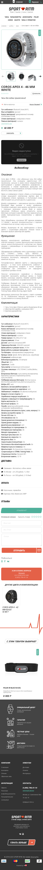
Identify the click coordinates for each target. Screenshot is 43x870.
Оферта (3, 788)
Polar (36, 16)
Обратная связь (6, 776)
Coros (10, 19)
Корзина (37, 2)
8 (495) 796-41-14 (21, 577)
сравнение (19, 2)
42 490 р (5, 611)
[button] (40, 76)
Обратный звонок (28, 791)
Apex (17, 25)
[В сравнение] (36, 93)
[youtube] (23, 834)
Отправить (19, 550)
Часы (7, 16)
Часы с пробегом (28, 19)
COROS (11, 25)
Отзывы (4, 773)
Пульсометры (15, 16)
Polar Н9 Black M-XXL (12, 688)
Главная (3, 25)
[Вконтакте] (20, 834)
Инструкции (27, 773)
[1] (32, 517)
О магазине (4, 767)
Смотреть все (6, 124)
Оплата (25, 770)
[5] (41, 517)
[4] (38, 517)
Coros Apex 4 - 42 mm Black (10, 608)
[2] (34, 517)
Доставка (26, 767)
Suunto (17, 19)
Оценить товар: (24, 517)
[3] (36, 517)
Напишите (21, 573)
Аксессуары (27, 16)
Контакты (4, 770)
